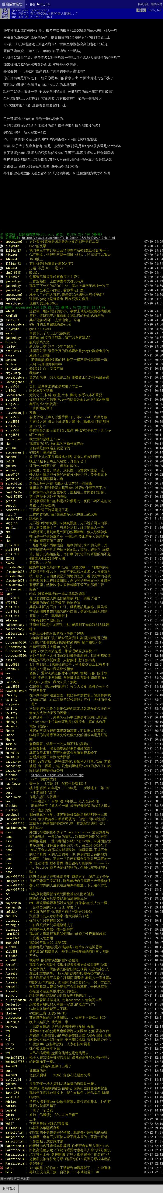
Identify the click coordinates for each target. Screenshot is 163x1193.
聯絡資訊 (143, 4)
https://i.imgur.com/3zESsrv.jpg (57, 775)
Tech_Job (40, 4)
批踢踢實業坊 (12, 4)
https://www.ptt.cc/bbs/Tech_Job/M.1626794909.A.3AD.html (68, 237)
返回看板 (9, 1188)
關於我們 (156, 4)
